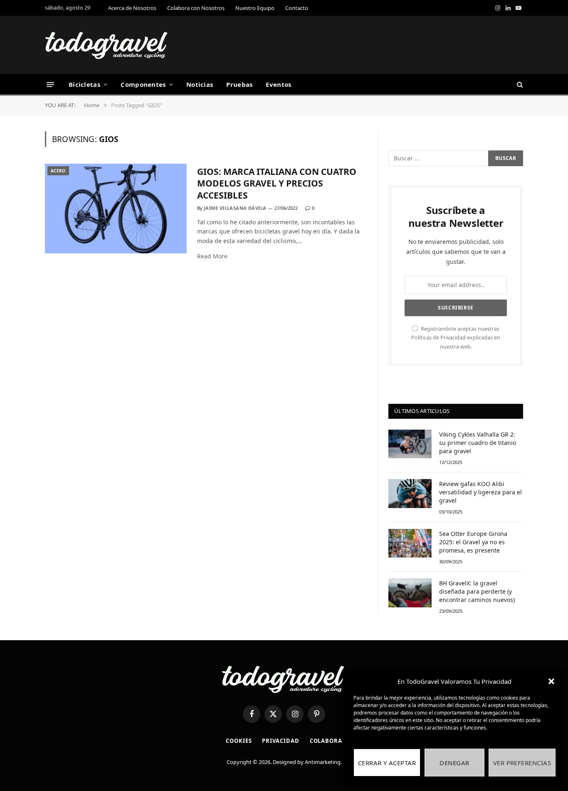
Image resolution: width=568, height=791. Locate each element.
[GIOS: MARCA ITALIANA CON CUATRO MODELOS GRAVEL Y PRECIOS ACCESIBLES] (116, 209)
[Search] (519, 84)
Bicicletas (84, 84)
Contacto (296, 8)
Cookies (239, 740)
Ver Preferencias (522, 763)
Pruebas (239, 84)
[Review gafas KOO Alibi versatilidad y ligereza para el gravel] (410, 493)
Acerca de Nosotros (132, 8)
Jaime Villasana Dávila (235, 208)
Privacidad (280, 740)
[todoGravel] (107, 45)
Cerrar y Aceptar (387, 763)
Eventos (278, 84)
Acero (58, 171)
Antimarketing (323, 762)
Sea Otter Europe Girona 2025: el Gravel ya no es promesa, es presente (473, 542)
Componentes (143, 84)
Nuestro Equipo (254, 8)
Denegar (454, 763)
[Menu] (50, 84)
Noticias (199, 84)
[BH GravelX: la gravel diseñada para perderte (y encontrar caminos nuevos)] (410, 592)
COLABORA (326, 740)
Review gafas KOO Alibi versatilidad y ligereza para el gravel (480, 492)
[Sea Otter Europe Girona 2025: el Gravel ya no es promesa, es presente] (410, 543)
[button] (551, 681)
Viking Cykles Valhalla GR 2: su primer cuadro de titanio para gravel (477, 442)
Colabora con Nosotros (196, 8)
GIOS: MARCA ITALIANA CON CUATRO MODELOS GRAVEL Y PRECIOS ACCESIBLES (276, 183)
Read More (212, 256)
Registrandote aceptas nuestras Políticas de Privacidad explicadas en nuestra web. (455, 337)
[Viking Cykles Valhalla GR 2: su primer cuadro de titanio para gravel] (410, 444)
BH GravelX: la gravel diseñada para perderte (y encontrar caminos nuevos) (477, 591)
